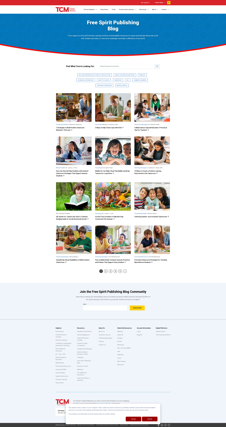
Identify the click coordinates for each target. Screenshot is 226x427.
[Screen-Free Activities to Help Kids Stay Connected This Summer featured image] (113, 196)
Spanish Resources (62, 376)
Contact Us (102, 345)
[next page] (125, 271)
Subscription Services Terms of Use (107, 425)
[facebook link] (158, 425)
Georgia (119, 338)
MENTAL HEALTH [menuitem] (122, 85)
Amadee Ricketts (64, 213)
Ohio (118, 351)
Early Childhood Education (60, 350)
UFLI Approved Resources (82, 374)
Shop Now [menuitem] (159, 2)
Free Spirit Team (107, 168)
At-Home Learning (61, 340)
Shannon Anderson (76, 124)
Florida (119, 341)
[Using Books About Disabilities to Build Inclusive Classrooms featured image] (74, 240)
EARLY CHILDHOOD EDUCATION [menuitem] (125, 75)
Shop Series (104, 9)
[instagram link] (165, 425)
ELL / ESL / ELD (61, 354)
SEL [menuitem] (128, 80)
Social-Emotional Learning (61, 336)
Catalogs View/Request (84, 349)
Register (139, 335)
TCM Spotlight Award (105, 338)
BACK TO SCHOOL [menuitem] (104, 80)
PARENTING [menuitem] (118, 80)
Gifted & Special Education (61, 358)
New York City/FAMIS (124, 348)
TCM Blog (80, 357)
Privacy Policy (124, 425)
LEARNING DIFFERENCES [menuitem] (86, 80)
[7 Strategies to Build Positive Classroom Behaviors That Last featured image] (74, 107)
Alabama (120, 331)
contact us (102, 403)
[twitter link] (169, 425)
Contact (164, 9)
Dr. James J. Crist (71, 168)
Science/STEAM (61, 369)
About (154, 9)
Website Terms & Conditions (85, 425)
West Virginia (121, 361)
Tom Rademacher (114, 257)
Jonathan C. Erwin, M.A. (155, 168)
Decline (149, 419)
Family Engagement (83, 335)
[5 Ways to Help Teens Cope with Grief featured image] (113, 107)
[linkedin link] (162, 425)
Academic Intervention (84, 331)
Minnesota (120, 345)
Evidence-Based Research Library (82, 353)
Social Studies (60, 373)
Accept (133, 419)
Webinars (80, 369)
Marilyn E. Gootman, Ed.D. (110, 124)
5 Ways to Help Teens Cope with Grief (108, 128)
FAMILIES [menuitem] (142, 75)
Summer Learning (61, 379)
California (120, 335)
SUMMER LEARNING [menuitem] (140, 80)
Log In (139, 331)
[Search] (157, 66)
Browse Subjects (89, 9)
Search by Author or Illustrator (83, 379)
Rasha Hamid (152, 213)
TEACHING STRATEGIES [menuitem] (104, 85)
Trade (113, 9)
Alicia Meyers (74, 257)
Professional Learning (126, 9)
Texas (119, 358)
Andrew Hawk (155, 124)
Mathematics (60, 363)
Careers (101, 341)
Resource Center (82, 366)
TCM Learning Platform (163, 335)
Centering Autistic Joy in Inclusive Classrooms (150, 217)
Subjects (58, 328)
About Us (102, 328)
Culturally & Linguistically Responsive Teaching (63, 344)
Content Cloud (160, 331)
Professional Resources (63, 366)
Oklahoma (120, 354)
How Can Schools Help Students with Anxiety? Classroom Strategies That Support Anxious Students (72, 173)
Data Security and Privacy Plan (139, 425)
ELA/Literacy (60, 331)
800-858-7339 (62, 413)
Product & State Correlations (82, 344)
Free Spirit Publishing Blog (84, 362)
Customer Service (104, 335)
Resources (143, 9)
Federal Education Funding (83, 339)
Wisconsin (120, 364)
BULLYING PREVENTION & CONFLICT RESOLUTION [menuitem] (94, 75)
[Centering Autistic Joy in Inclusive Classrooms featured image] (152, 196)
